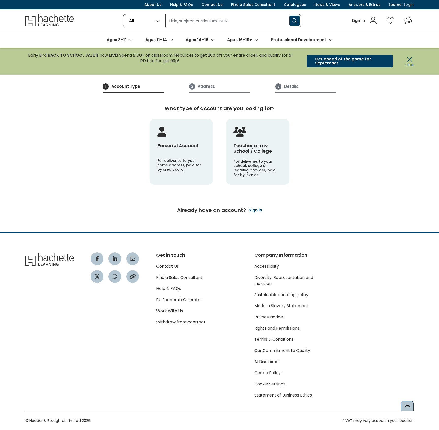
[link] (364, 20)
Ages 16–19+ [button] (239, 40)
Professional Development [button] (298, 40)
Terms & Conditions (273, 339)
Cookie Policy (267, 373)
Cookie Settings (269, 384)
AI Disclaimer (267, 362)
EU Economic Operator (179, 300)
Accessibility (266, 266)
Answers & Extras (364, 4)
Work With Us (169, 311)
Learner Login (401, 4)
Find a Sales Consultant (253, 4)
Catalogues (295, 4)
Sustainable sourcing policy (281, 295)
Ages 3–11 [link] (117, 40)
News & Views (327, 4)
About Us (152, 4)
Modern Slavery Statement (281, 306)
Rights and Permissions (277, 328)
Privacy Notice (268, 317)
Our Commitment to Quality (282, 350)
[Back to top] (407, 406)
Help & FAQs (181, 4)
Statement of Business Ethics (283, 395)
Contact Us (212, 4)
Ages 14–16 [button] (197, 40)
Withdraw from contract (181, 322)
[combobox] (144, 20)
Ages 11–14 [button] (156, 40)
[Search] (294, 21)
